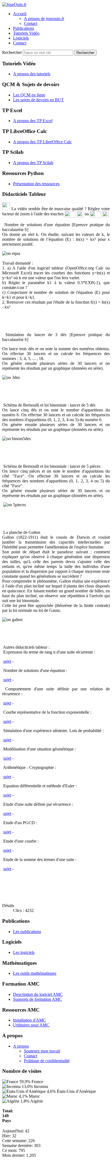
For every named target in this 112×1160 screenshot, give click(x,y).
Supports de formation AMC (37, 999)
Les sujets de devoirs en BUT (38, 100)
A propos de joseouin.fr (44, 18)
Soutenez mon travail (42, 1051)
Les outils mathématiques (34, 973)
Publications (23, 28)
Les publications (27, 931)
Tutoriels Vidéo (26, 33)
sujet (7, 661)
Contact (30, 23)
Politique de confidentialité (47, 1060)
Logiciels (21, 38)
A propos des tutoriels (31, 74)
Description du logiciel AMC (38, 994)
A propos (21, 1046)
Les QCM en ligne (29, 95)
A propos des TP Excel (32, 120)
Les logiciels (24, 952)
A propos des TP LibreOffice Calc (42, 141)
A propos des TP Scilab (33, 162)
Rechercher (12, 52)
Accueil (19, 13)
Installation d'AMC (29, 1020)
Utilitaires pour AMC (31, 1025)
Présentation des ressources (36, 183)
